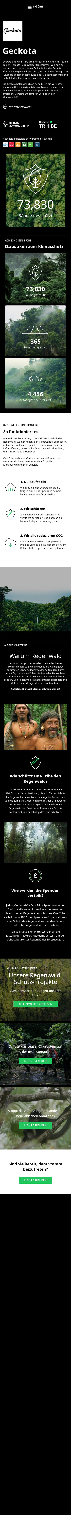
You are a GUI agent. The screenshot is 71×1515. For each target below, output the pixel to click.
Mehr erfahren (35, 1061)
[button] (35, 273)
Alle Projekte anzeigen (35, 1004)
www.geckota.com (20, 106)
